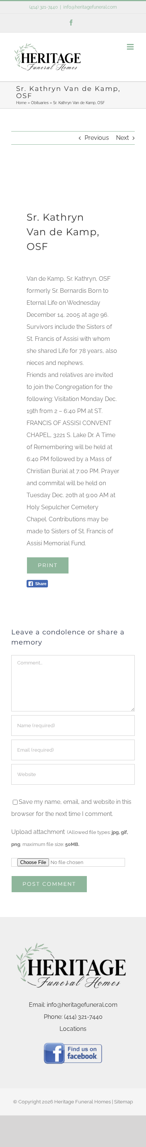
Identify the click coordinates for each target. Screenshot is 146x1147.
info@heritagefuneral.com (90, 7)
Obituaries (40, 103)
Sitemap (123, 1102)
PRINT (48, 565)
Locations (73, 1028)
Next (122, 137)
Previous (97, 137)
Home (21, 103)
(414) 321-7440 (43, 7)
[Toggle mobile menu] (131, 47)
